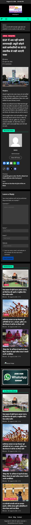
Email (5, 235)
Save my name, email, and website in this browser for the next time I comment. (15, 252)
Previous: (15, 176)
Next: (14, 183)
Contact (19, 517)
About (10, 517)
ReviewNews (11, 523)
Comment (6, 203)
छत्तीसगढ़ (5, 36)
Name (5, 228)
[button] (2, 19)
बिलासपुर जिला (11, 36)
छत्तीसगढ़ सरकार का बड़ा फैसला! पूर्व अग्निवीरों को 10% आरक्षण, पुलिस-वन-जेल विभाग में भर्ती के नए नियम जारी (15, 322)
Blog (14, 517)
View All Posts (15, 158)
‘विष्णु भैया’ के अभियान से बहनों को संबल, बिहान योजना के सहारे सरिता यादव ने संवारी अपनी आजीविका (15, 351)
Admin (6, 59)
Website (5, 243)
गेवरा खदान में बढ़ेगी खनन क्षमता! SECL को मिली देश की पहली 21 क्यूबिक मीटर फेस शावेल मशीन (15, 292)
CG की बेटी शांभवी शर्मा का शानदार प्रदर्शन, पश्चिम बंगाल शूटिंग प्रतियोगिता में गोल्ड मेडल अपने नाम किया (15, 506)
